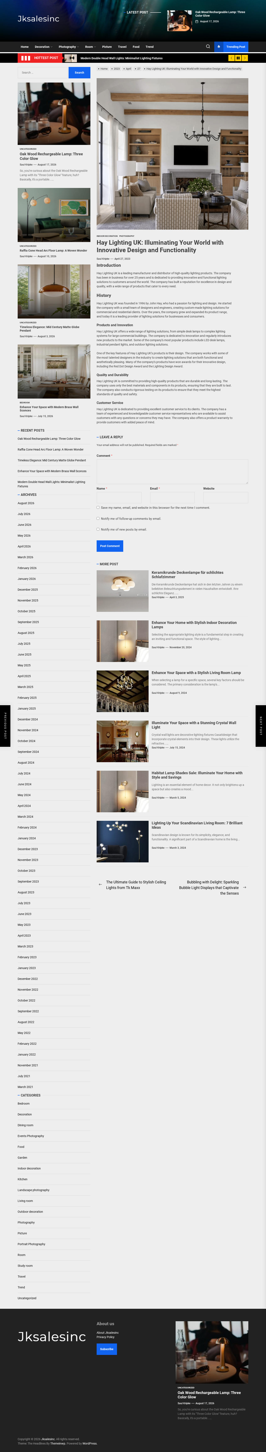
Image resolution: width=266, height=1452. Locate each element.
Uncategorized (27, 1298)
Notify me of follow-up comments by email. (131, 519)
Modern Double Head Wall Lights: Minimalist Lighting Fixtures (51, 484)
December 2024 (28, 719)
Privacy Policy (106, 1337)
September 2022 (28, 1011)
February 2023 (27, 957)
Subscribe (106, 1349)
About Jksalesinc (108, 1332)
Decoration (42, 46)
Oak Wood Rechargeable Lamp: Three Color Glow (49, 438)
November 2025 (28, 600)
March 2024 (25, 816)
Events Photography (31, 1136)
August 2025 (26, 633)
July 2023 (24, 903)
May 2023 (24, 924)
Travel (122, 46)
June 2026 (24, 524)
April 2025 (24, 676)
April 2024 (24, 805)
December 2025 (28, 589)
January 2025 (27, 708)
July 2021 (24, 1076)
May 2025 (24, 665)
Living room (25, 1201)
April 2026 (24, 546)
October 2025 (26, 611)
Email (155, 488)
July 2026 (24, 514)
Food (136, 46)
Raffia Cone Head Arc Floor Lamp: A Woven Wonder (53, 250)
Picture (107, 46)
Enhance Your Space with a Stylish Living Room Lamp (196, 672)
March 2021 (25, 1087)
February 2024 (27, 827)
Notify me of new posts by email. (124, 529)
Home (25, 46)
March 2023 (25, 946)
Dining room (25, 1125)
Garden (22, 1157)
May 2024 (24, 795)
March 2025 (25, 687)
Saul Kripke (103, 258)
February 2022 (27, 1043)
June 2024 (24, 784)
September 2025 (28, 622)
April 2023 (24, 935)
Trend (150, 46)
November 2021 (28, 1065)
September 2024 (28, 751)
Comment (104, 456)
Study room (25, 1265)
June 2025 (24, 654)
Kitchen (22, 1179)
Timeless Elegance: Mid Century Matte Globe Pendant (52, 460)
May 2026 (24, 535)
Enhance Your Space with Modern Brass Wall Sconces (52, 471)
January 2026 (27, 578)
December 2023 (28, 849)
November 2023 (28, 860)
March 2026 (25, 557)
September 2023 (28, 881)
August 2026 (26, 503)
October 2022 (26, 1000)
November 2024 (28, 730)
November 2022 (28, 989)
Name (102, 488)
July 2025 (24, 643)
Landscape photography (33, 1190)
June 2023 (24, 914)
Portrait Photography (31, 1244)
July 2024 (24, 773)
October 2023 (26, 870)
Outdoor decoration (30, 1211)
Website (208, 488)
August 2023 (26, 892)
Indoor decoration (29, 1168)
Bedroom (24, 1103)
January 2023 (27, 968)
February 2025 (27, 697)
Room (89, 46)
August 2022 (26, 1022)
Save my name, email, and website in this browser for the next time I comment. (155, 508)
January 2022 (27, 1054)
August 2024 (26, 762)
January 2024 (27, 838)
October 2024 (26, 741)
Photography (67, 46)
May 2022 (24, 1033)
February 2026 (27, 568)
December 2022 (28, 978)
